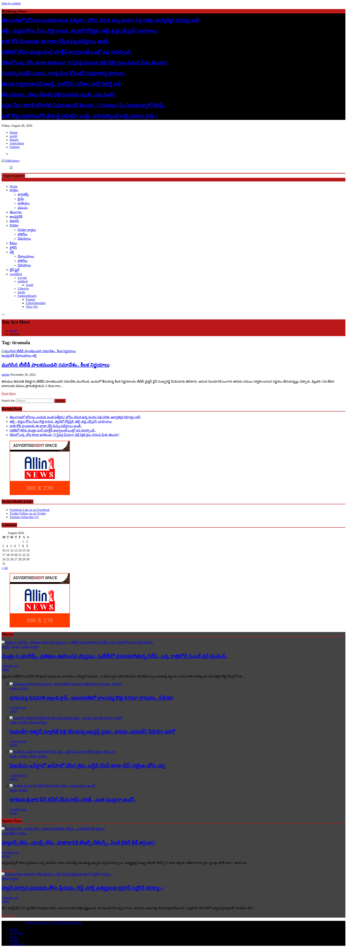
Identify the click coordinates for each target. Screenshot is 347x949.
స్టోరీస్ (13, 247)
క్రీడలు (13, 243)
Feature (30, 299)
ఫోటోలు (23, 234)
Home (13, 132)
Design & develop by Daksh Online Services (53, 922)
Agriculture (17, 143)
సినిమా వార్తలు (27, 230)
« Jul (5, 568)
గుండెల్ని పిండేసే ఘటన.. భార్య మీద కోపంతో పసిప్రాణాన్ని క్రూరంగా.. (64, 73)
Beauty (14, 139)
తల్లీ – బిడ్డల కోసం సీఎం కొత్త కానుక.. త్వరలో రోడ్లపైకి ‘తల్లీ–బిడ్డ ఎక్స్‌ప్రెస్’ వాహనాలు (79, 30)
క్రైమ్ (21, 199)
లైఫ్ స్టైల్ (14, 269)
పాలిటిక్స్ (23, 194)
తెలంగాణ (15, 212)
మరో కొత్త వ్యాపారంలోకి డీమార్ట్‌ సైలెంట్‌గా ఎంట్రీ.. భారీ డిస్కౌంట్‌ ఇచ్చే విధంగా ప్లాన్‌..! (79, 115)
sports (21, 292)
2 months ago (10, 666)
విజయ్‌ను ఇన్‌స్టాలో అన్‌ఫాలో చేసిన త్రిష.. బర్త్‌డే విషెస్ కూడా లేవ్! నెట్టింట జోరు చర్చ (88, 765)
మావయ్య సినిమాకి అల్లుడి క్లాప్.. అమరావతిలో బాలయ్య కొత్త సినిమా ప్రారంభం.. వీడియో (92, 697)
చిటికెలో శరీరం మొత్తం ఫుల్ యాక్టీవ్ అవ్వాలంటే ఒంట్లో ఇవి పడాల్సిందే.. (67, 52)
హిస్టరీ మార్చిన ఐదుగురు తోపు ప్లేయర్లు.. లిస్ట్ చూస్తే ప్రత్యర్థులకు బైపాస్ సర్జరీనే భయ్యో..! (82, 887)
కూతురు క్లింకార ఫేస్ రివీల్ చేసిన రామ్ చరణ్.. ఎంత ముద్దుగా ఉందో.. (73, 799)
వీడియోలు (24, 238)
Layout (22, 277)
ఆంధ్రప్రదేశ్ (16, 216)
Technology (17, 944)
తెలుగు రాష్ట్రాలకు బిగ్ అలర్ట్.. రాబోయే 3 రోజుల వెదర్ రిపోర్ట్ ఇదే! (62, 83)
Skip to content (11, 3)
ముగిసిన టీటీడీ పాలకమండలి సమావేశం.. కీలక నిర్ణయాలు (55, 364)
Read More (9, 393)
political (23, 281)
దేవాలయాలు (26, 256)
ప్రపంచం (23, 207)
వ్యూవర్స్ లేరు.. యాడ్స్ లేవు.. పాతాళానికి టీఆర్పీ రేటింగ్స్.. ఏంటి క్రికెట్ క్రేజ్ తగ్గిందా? (78, 842)
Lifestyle (23, 288)
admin (5, 374)
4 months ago (10, 852)
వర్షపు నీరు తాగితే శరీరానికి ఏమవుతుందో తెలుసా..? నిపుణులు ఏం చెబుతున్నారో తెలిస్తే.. (83, 105)
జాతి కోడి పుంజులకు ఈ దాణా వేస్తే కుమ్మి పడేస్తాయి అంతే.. (56, 41)
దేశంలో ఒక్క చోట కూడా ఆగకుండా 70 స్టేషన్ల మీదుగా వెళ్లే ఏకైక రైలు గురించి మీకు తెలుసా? (84, 62)
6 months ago (10, 897)
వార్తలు (14, 190)
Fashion (15, 147)
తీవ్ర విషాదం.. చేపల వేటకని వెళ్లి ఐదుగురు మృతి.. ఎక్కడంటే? (58, 94)
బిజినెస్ (14, 221)
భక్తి (12, 252)
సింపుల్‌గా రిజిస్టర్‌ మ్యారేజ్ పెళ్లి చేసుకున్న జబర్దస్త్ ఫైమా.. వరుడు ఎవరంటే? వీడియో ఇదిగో (92, 731)
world (13, 136)
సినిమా (14, 225)
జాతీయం (24, 203)
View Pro (32, 306)
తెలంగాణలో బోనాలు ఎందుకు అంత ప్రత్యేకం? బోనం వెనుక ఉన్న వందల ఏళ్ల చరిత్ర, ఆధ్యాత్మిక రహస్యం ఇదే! (101, 20)
